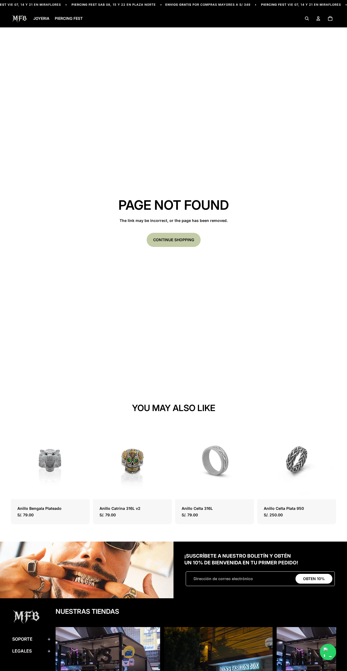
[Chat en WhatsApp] (328, 652)
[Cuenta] (318, 19)
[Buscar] (307, 19)
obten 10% (314, 578)
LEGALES (22, 651)
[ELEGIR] (81, 491)
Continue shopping (173, 239)
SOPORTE (22, 639)
